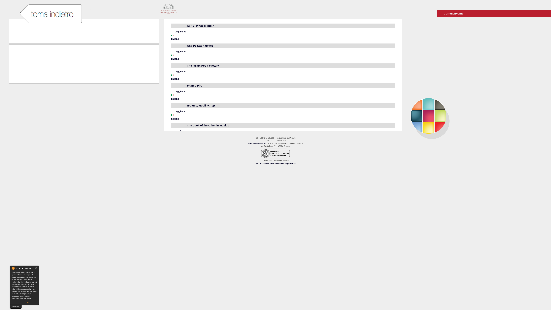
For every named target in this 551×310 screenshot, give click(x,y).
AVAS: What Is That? (200, 25)
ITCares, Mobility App (201, 105)
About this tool (32, 303)
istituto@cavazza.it (256, 143)
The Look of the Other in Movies (208, 125)
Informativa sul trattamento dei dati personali (276, 163)
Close (36, 268)
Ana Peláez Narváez (200, 45)
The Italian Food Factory (203, 65)
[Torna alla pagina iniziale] (476, 116)
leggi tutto (15, 306)
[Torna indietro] (50, 14)
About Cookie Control (13, 268)
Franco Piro (194, 85)
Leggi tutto (180, 31)
